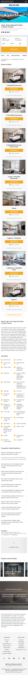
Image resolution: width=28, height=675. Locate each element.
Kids (20, 43)
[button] (1, 15)
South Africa (14, 534)
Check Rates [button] (14, 89)
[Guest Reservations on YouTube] (23, 658)
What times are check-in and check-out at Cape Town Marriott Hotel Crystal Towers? (12, 473)
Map (8, 55)
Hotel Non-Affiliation (7, 653)
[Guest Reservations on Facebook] (5, 658)
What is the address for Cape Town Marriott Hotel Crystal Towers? (11, 453)
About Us (7, 640)
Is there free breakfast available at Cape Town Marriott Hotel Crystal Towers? (12, 491)
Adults (12, 43)
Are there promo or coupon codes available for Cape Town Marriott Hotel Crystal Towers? (12, 522)
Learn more (3, 60)
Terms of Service (7, 645)
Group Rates (21, 643)
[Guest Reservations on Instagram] (14, 658)
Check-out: (17, 38)
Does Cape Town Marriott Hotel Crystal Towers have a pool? (12, 479)
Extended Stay (21, 647)
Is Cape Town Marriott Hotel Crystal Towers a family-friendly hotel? (11, 508)
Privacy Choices (19, 649)
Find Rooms (14, 49)
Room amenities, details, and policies (14, 95)
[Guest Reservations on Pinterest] (19, 658)
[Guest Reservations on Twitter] (9, 658)
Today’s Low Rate (15, 92)
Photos (2, 55)
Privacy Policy (7, 647)
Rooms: (3, 43)
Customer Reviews (7, 643)
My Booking (21, 642)
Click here (15, 625)
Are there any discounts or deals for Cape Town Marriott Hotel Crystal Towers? (11, 514)
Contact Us (21, 640)
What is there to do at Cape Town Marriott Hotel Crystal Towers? (11, 502)
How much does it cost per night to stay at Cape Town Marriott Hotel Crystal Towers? (12, 465)
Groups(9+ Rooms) (15, 55)
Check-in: (4, 38)
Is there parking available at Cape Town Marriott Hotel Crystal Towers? (12, 496)
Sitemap (7, 649)
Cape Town (6, 534)
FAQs (7, 642)
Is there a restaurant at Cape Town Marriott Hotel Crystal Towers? (11, 485)
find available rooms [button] (14, 315)
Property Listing (6, 651)
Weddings (24, 55)
